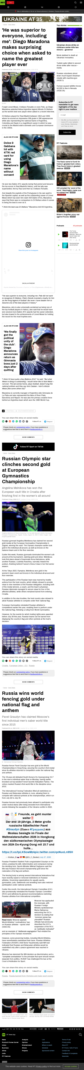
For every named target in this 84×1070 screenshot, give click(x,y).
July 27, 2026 (45, 857)
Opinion (25, 1042)
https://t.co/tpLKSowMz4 (18, 852)
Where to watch (47, 1045)
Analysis (25, 1039)
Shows (24, 1048)
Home (5, 24)
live (10, 2)
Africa (4, 1050)
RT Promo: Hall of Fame (70, 1048)
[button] (28, 639)
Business (5, 1048)
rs (19, 1029)
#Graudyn (12, 829)
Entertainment (27, 1045)
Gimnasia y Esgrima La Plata (25, 287)
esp (7, 1029)
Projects (25, 1050)
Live (43, 1039)
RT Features (62, 143)
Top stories (61, 25)
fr (17, 1029)
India (4, 1053)
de (14, 1029)
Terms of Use (66, 1039)
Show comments (28, 437)
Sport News (11, 24)
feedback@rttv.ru (36, 429)
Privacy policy (66, 1042)
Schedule (45, 1048)
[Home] (2, 2)
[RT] (33, 1029)
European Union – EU (18, 666)
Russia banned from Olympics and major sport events (31, 976)
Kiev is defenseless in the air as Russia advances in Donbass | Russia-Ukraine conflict (43, 11)
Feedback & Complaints (69, 1053)
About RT (65, 1045)
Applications (46, 1042)
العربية (3, 1029)
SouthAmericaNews (26, 411)
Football (10, 411)
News (4, 1039)
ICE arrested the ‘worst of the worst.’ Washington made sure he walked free (69, 190)
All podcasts (77, 226)
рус (11, 1029)
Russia (32, 666)
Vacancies (65, 1056)
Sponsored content (48, 1050)
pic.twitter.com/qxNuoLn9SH (54, 852)
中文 (22, 1029)
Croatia (5, 666)
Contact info (66, 1050)
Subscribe (67, 132)
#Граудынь (37, 829)
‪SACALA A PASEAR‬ (28, 283)
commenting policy (23, 427)
